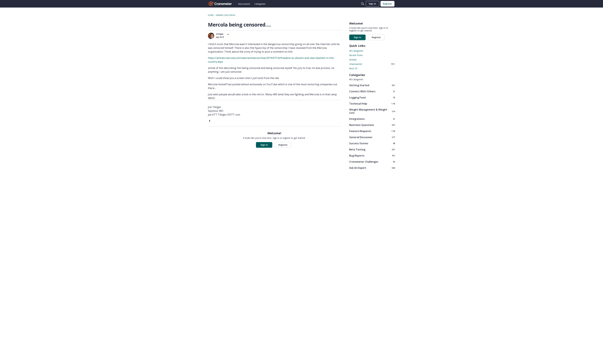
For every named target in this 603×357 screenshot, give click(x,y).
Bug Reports (372, 155)
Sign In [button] (264, 144)
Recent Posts (356, 55)
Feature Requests (372, 131)
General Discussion (372, 137)
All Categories (356, 50)
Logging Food (372, 97)
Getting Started (372, 85)
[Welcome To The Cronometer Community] (220, 3)
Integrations (372, 118)
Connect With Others (372, 91)
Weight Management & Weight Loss (372, 111)
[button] (211, 36)
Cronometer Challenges (372, 161)
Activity (352, 59)
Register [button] (283, 144)
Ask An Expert (372, 167)
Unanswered (372, 63)
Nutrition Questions (372, 125)
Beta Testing (372, 149)
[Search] (362, 4)
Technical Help (372, 103)
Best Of (353, 68)
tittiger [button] (220, 34)
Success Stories (372, 143)
